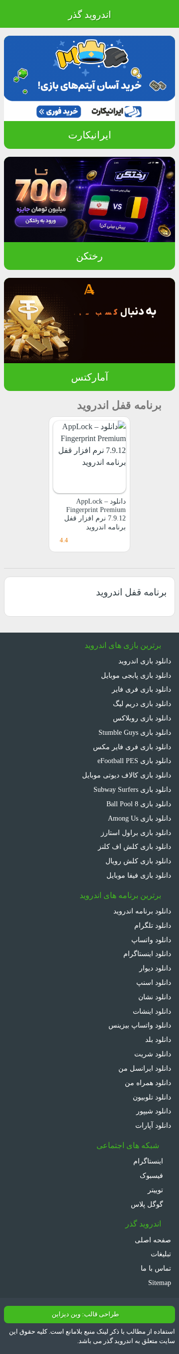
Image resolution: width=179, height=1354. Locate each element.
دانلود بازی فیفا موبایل (138, 875)
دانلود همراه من (148, 1083)
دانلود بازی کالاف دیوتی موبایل (126, 775)
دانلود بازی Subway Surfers (132, 789)
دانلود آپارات (153, 1125)
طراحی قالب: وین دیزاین (85, 1314)
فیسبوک (152, 1175)
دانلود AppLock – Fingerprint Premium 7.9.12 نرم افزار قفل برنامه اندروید (95, 514)
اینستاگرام (149, 1161)
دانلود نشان (154, 997)
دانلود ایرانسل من (144, 1068)
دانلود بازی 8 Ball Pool (138, 804)
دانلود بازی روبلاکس (142, 718)
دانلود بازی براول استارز (136, 833)
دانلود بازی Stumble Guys (134, 732)
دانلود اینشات (152, 1011)
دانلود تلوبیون (152, 1097)
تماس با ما (156, 1268)
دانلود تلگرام (152, 925)
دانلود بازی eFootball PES (134, 761)
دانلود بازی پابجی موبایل (136, 675)
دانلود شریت (152, 1054)
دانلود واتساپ (151, 940)
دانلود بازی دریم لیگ (142, 704)
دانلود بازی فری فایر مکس (132, 747)
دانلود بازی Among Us (139, 818)
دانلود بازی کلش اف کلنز (134, 846)
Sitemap (159, 1283)
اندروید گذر (89, 14)
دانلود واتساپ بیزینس (139, 1025)
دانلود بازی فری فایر (141, 689)
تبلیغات (161, 1254)
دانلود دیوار (155, 968)
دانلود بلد (158, 1039)
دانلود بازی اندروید (144, 661)
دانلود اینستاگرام (147, 954)
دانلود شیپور (153, 1111)
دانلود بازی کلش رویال (138, 861)
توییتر (156, 1190)
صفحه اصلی (153, 1240)
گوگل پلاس (148, 1204)
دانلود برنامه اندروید (142, 911)
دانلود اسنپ (153, 982)
